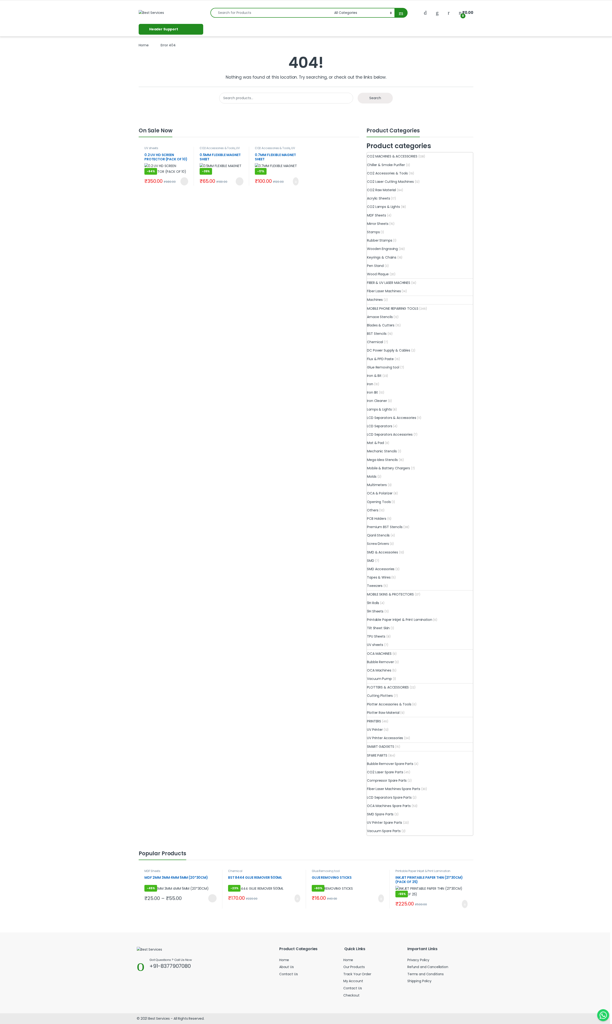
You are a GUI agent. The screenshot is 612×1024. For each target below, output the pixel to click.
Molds (371, 476)
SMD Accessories (380, 569)
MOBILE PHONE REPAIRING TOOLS (392, 308)
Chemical (375, 342)
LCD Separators (379, 426)
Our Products (354, 966)
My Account (353, 981)
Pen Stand (375, 265)
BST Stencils (376, 333)
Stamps (373, 232)
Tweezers (374, 585)
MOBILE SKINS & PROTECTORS (390, 594)
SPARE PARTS (377, 755)
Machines (375, 299)
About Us (286, 966)
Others (372, 510)
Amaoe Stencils (380, 316)
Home (143, 45)
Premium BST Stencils (384, 527)
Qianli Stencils (378, 535)
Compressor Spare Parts (387, 780)
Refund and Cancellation (427, 966)
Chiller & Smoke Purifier (386, 165)
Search (375, 98)
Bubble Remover (380, 662)
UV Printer (375, 729)
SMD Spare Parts (380, 814)
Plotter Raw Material (383, 712)
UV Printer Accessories (220, 149)
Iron (370, 384)
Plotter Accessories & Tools (389, 704)
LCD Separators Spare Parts (389, 797)
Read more (183, 181)
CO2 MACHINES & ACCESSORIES (392, 156)
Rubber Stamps (379, 240)
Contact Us (288, 974)
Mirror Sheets (377, 223)
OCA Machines (379, 670)
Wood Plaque (377, 274)
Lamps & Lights (379, 409)
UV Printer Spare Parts (384, 822)
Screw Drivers (378, 543)
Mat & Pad (375, 442)
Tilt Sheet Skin (378, 628)
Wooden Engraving (382, 248)
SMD (370, 560)
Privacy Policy (418, 960)
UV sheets (151, 148)
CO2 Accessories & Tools (217, 148)
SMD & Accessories (382, 552)
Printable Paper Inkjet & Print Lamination (399, 619)
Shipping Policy (419, 981)
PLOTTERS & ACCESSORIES (388, 687)
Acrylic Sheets (378, 198)
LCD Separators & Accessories (391, 417)
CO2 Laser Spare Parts (385, 772)
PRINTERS (374, 721)
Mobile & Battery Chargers (388, 468)
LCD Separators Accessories (389, 434)
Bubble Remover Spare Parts (390, 763)
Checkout (351, 995)
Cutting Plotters (380, 695)
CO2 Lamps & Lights (383, 206)
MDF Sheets (376, 215)
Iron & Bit (374, 375)
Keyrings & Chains (381, 257)
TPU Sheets (376, 636)
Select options (210, 898)
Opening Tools (379, 501)
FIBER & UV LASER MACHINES (388, 282)
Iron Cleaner (377, 400)
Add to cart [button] (295, 181)
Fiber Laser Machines (384, 291)
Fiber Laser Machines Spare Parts (393, 788)
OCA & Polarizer (380, 493)
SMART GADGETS (380, 746)
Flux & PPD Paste (380, 359)
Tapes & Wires (378, 577)
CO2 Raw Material (381, 190)
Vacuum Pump (379, 678)
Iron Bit (372, 392)
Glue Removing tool (383, 367)
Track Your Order (357, 974)
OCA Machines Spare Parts (389, 805)
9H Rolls (373, 603)
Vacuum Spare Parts (383, 831)
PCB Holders (376, 518)
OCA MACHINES (379, 653)
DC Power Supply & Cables (388, 350)
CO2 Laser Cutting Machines (390, 181)
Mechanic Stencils (382, 451)
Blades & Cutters (380, 325)
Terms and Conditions (425, 974)
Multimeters (377, 484)
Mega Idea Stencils (382, 459)
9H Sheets (375, 611)
